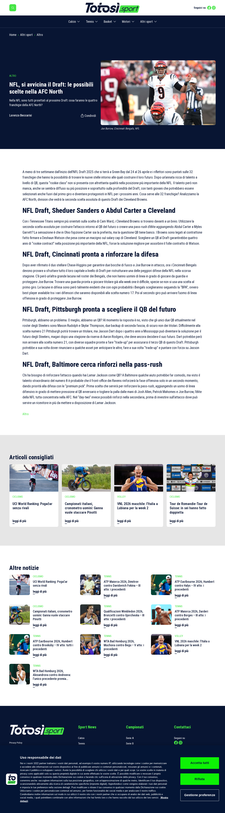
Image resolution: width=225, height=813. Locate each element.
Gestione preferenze (199, 795)
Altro (40, 35)
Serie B (130, 743)
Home (12, 35)
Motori (126, 21)
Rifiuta (200, 779)
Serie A (130, 738)
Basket (108, 21)
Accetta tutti (199, 763)
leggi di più (19, 521)
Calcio (72, 21)
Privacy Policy (15, 742)
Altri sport (146, 21)
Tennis (90, 21)
